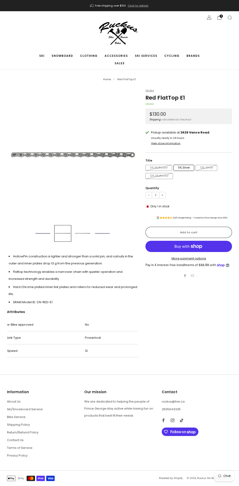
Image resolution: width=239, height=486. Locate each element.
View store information (165, 143)
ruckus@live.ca (173, 401)
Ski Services (146, 56)
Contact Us (15, 440)
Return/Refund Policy (23, 432)
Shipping (155, 119)
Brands (193, 56)
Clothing (89, 56)
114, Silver (184, 167)
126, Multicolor (159, 176)
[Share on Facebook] (185, 276)
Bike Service (16, 417)
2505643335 (171, 409)
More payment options (189, 258)
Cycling (171, 56)
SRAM (149, 91)
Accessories (116, 56)
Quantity (152, 188)
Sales (120, 63)
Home (107, 79)
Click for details (138, 5)
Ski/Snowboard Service (25, 409)
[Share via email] (192, 276)
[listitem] (119, 5)
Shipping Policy (18, 424)
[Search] (229, 17)
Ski (42, 56)
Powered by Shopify (171, 478)
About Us (14, 401)
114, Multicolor (159, 167)
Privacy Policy (17, 455)
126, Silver (206, 167)
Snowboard (62, 56)
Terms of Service (19, 448)
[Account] (209, 17)
